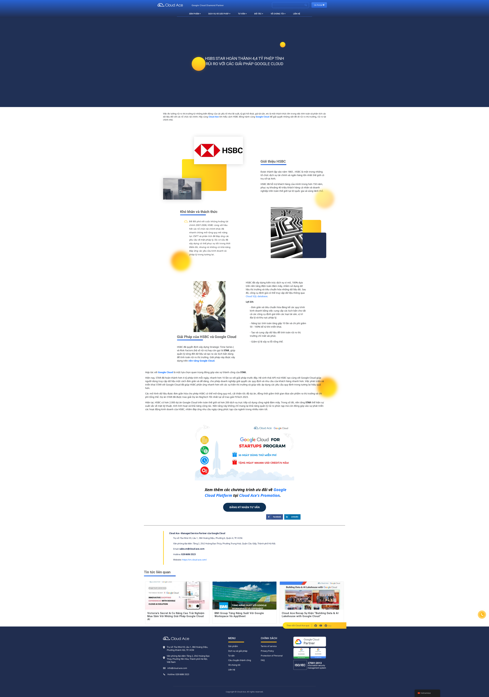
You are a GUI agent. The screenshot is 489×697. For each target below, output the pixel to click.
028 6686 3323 (182, 674)
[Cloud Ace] (173, 4)
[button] (244, 507)
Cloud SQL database (256, 296)
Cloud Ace (214, 116)
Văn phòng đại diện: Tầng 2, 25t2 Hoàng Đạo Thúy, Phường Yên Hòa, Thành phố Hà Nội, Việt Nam (188, 658)
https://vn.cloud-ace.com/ (194, 559)
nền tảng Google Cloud (201, 360)
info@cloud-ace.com (177, 668)
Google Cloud (262, 116)
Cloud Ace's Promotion (259, 495)
